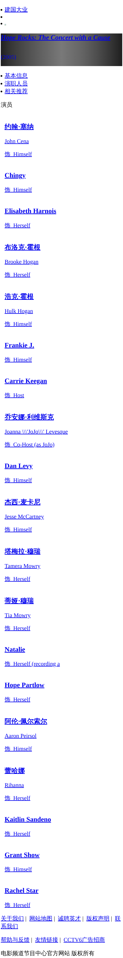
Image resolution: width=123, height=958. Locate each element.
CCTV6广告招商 (84, 940)
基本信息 (16, 76)
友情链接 (46, 940)
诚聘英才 (69, 918)
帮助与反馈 (15, 940)
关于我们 (12, 918)
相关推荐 (16, 91)
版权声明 (97, 918)
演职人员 (16, 83)
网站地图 (40, 918)
